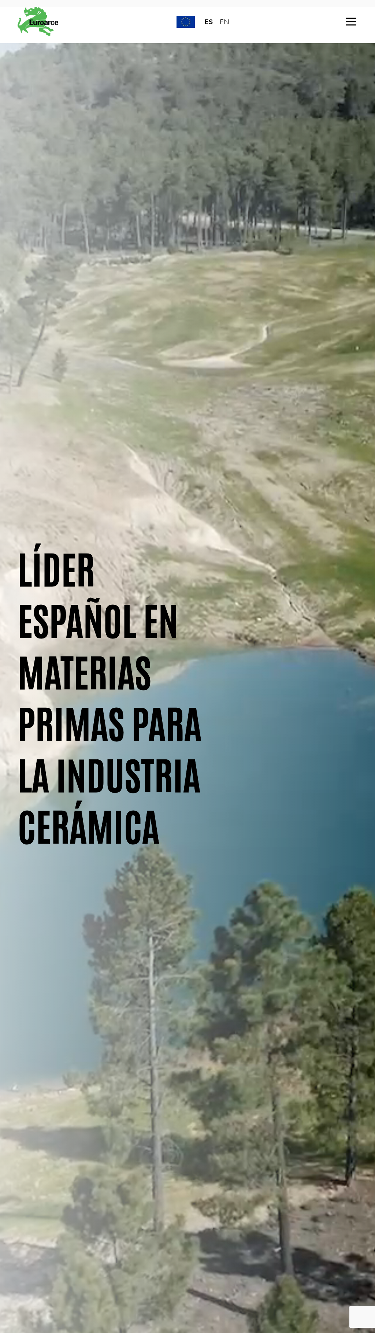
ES (208, 21)
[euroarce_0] (38, 21)
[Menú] (351, 21)
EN (224, 21)
